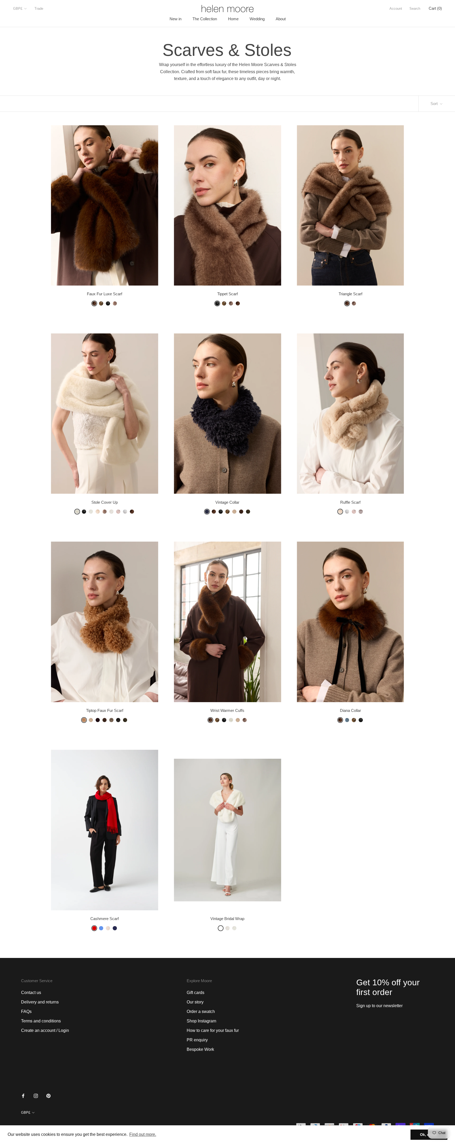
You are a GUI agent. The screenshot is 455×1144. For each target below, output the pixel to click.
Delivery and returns (40, 1002)
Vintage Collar (227, 502)
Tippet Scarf (227, 294)
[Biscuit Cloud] (98, 511)
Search (414, 9)
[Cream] (108, 928)
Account (395, 9)
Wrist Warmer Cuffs (227, 710)
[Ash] (231, 303)
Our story (195, 1002)
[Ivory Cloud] (91, 511)
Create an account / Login (45, 1030)
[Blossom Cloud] (118, 511)
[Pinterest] (48, 1095)
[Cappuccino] (361, 511)
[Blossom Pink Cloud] (354, 511)
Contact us (31, 992)
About (281, 19)
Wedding (257, 19)
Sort (435, 103)
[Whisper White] (111, 511)
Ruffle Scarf (350, 502)
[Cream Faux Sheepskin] (234, 511)
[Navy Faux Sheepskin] (207, 511)
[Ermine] (77, 511)
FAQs (26, 1011)
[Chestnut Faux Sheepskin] (241, 511)
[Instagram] (36, 1095)
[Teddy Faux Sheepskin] (84, 720)
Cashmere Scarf (104, 918)
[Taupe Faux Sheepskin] (111, 720)
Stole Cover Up (104, 502)
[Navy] (115, 928)
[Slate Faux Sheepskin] (118, 720)
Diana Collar (350, 710)
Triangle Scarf (350, 294)
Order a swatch (201, 1011)
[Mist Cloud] (125, 511)
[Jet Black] (108, 303)
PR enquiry (197, 1040)
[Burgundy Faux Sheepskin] (98, 720)
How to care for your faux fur (213, 1030)
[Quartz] (115, 303)
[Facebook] (23, 1095)
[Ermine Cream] (221, 928)
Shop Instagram (201, 1021)
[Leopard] (101, 303)
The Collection (204, 19)
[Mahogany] (94, 303)
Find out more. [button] (142, 1134)
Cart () (435, 8)
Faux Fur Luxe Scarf (104, 294)
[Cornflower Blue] (101, 928)
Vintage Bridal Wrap (227, 918)
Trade (38, 9)
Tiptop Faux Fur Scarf (104, 710)
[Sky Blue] (347, 720)
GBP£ (17, 9)
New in (175, 19)
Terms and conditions (41, 1021)
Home (233, 19)
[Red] (94, 928)
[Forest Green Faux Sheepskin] (248, 511)
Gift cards (195, 992)
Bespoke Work (200, 1049)
